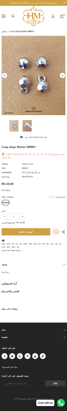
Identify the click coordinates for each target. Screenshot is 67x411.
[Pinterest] (27, 356)
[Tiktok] (43, 356)
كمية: (4, 211)
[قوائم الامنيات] (56, 231)
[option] (33, 75)
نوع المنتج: (6, 177)
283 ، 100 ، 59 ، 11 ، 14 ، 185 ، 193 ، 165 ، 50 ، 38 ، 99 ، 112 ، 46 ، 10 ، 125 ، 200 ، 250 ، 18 (32, 245)
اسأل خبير (29, 137)
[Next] (62, 75)
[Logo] (33, 16)
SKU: (4, 168)
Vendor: (5, 164)
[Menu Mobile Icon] (4, 16)
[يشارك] (62, 231)
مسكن (4, 31)
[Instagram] (20, 356)
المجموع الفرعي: (8, 223)
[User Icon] (53, 16)
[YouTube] (35, 356)
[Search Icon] (13, 16)
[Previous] (4, 75)
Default (5, 202)
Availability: (7, 172)
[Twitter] (12, 356)
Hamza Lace (27, 164)
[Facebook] (4, 356)
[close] (64, 3)
